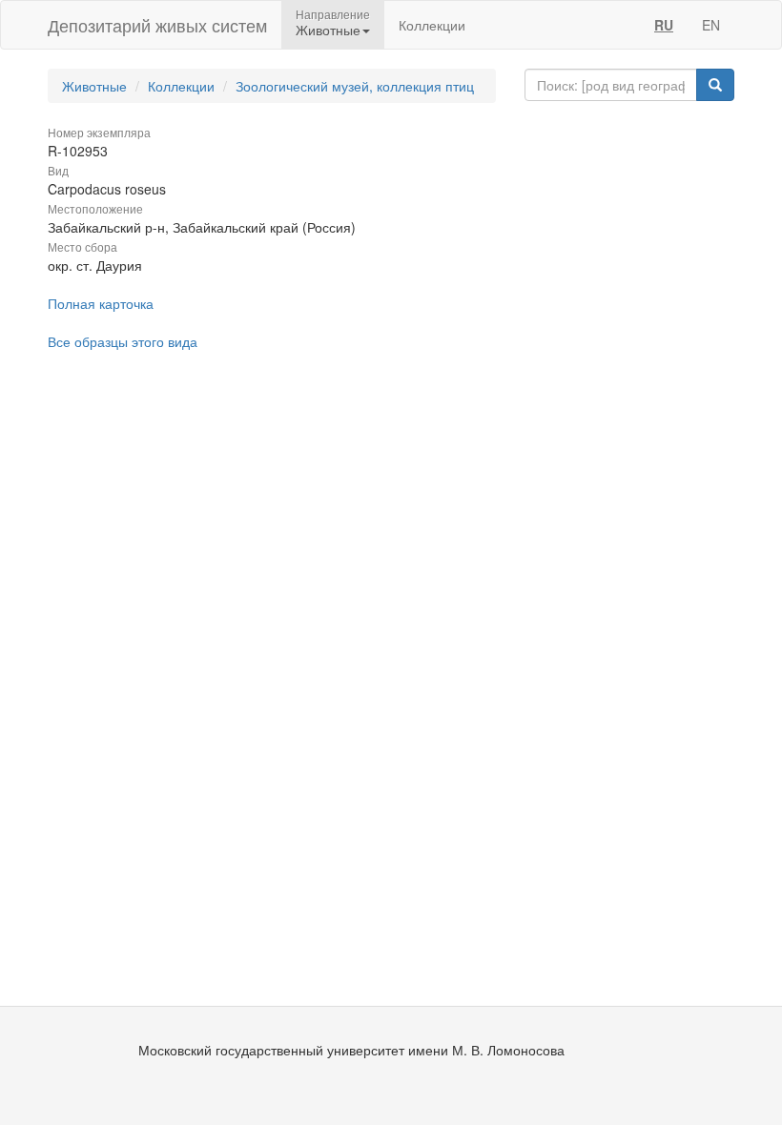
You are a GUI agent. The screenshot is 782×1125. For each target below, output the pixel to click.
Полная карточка (101, 303)
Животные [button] (328, 29)
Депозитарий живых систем (157, 24)
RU (663, 24)
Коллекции (432, 24)
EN (711, 24)
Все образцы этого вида (122, 341)
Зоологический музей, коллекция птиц (355, 85)
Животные (94, 85)
